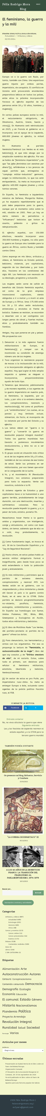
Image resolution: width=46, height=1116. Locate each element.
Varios (14, 1033)
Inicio (7, 947)
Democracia (33, 984)
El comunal (10, 999)
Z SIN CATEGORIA (11, 952)
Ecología (25, 989)
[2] (9, 125)
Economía (8, 994)
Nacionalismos (26, 1005)
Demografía (10, 989)
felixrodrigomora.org (22, 1103)
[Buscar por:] (42, 4)
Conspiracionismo (21, 979)
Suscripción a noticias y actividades (18, 902)
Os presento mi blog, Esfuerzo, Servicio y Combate (23, 776)
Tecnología (5, 1033)
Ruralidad (9, 1027)
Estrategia (12, 922)
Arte (24, 969)
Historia (11, 925)
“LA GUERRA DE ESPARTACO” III (23, 837)
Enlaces (8, 941)
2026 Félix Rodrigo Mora (22, 1100)
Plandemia (9, 1011)
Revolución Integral (29, 33)
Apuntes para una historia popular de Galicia (22, 1083)
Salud (21, 1027)
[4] (10, 167)
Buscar (38, 893)
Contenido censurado (13, 984)
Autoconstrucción (15, 974)
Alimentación (11, 969)
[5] (16, 349)
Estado (12, 33)
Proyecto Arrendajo (14, 1016)
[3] (11, 153)
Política (18, 33)
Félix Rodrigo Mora (16, 4)
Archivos (5, 1047)
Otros (10, 928)
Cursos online (13, 933)
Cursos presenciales (16, 936)
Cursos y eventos (12, 930)
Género (37, 999)
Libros (7, 950)
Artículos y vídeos (24, 36)
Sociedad (33, 1027)
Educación (21, 994)
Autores (35, 974)
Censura (6, 979)
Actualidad (10, 36)
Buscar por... (7, 889)
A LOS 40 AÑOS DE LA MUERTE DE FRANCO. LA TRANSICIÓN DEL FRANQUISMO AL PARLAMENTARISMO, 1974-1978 (23, 874)
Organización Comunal (13, 1069)
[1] (11, 109)
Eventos (11, 939)
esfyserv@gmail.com (23, 1107)
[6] (18, 406)
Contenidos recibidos (16, 944)
